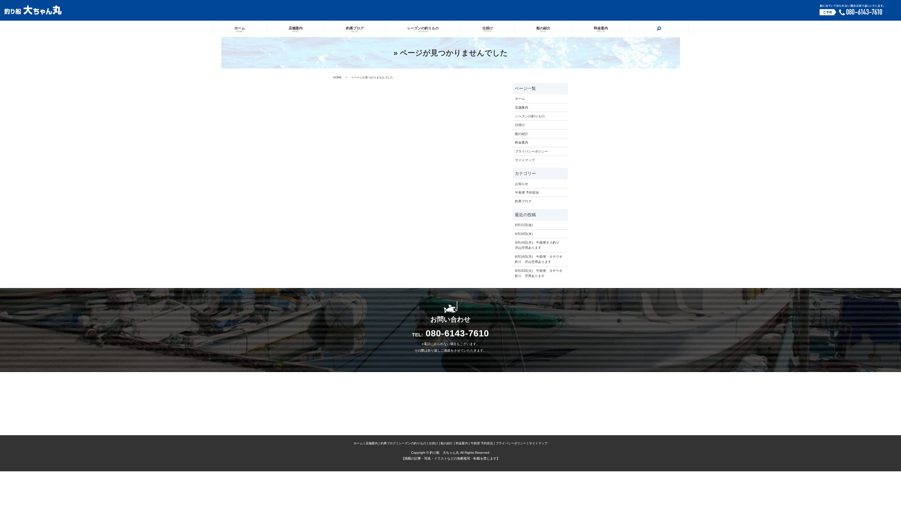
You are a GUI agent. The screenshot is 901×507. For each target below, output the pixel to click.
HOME (337, 77)
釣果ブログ (355, 29)
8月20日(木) (524, 234)
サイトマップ (525, 160)
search (659, 29)
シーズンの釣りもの (423, 29)
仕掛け (487, 29)
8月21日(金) (524, 225)
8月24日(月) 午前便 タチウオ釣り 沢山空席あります (538, 259)
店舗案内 (296, 29)
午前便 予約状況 (527, 192)
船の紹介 (543, 29)
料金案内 (601, 29)
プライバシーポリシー (531, 151)
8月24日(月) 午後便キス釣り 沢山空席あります (538, 245)
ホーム (239, 29)
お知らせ (521, 184)
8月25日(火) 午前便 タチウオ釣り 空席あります (538, 273)
